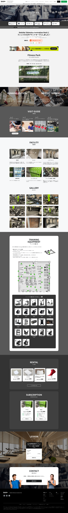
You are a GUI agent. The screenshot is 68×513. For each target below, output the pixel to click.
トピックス (36, 1)
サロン (44, 498)
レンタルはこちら (34, 385)
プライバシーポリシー (35, 504)
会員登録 (55, 1)
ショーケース (44, 499)
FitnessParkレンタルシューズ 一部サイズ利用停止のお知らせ (30, 27)
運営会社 (20, 504)
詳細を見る (27, 418)
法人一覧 (24, 504)
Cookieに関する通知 (29, 504)
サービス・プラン (41, 1)
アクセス (62, 495)
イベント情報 (50, 493)
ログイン (59, 1)
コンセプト (44, 493)
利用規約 (47, 504)
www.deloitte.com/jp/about (38, 508)
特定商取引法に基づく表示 (42, 504)
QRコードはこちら (14, 133)
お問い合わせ (64, 1)
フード (44, 497)
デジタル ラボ (46, 1)
